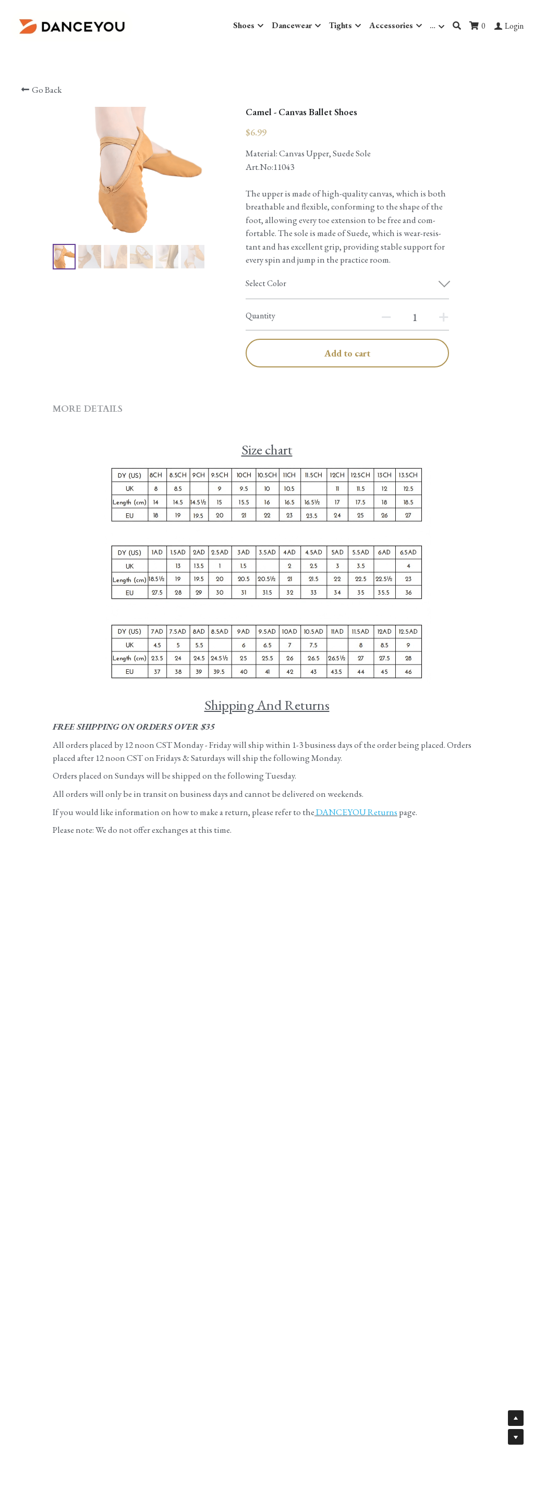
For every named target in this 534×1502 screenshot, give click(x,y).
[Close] (395, 677)
